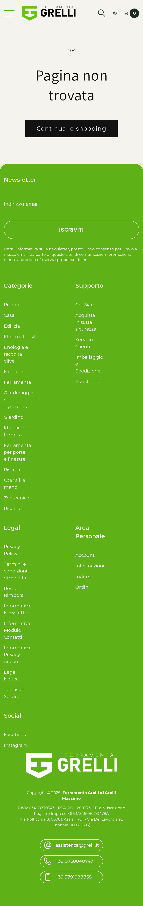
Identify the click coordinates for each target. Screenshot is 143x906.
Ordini (82, 587)
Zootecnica (16, 498)
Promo (11, 304)
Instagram (15, 745)
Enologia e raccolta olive (16, 354)
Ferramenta (16, 382)
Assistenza (87, 381)
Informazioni (87, 566)
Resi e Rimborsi (14, 592)
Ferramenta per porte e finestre (16, 452)
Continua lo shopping (71, 128)
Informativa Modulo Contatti (16, 630)
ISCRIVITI (71, 230)
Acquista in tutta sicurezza (85, 322)
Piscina (12, 469)
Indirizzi (84, 576)
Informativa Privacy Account (16, 654)
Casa (9, 315)
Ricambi (13, 508)
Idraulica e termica (15, 431)
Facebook (15, 734)
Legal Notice (11, 675)
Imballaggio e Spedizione (87, 364)
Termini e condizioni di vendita (15, 571)
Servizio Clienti (84, 343)
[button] (102, 13)
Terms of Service (14, 693)
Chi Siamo (86, 304)
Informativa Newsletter (16, 609)
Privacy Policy (12, 550)
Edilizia (12, 326)
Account (85, 555)
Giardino (13, 417)
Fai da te (13, 371)
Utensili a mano (14, 484)
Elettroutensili (16, 336)
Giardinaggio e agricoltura (16, 399)
